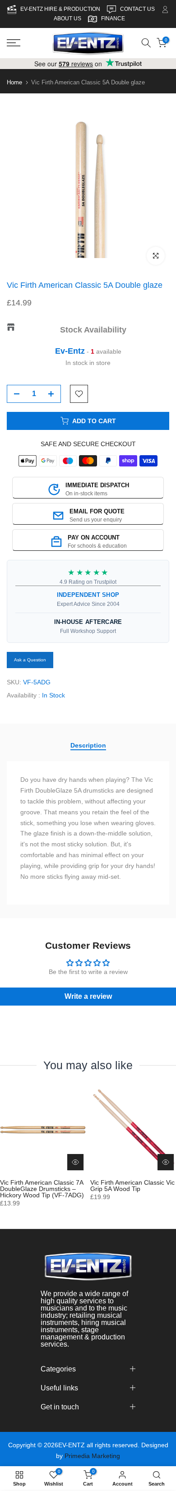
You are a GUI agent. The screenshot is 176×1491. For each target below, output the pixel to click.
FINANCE (113, 18)
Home (14, 82)
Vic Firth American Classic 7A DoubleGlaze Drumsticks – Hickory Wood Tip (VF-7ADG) (42, 1189)
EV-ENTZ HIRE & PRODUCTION (61, 9)
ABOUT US (67, 18)
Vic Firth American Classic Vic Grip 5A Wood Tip (132, 1185)
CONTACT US (138, 9)
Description (88, 745)
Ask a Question (30, 659)
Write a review (88, 996)
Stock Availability (93, 329)
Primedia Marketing (92, 1455)
